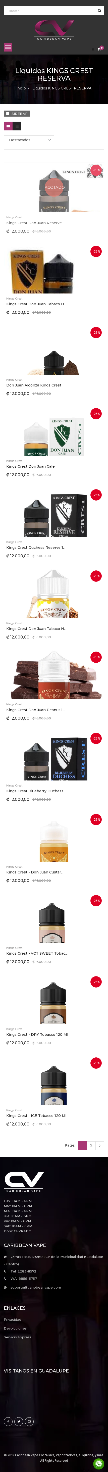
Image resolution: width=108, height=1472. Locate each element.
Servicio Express (17, 1337)
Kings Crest (14, 217)
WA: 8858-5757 (24, 1279)
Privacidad (12, 1319)
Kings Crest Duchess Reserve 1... (35, 547)
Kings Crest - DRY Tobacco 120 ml (37, 1034)
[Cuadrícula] (8, 126)
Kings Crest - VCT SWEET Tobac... (37, 953)
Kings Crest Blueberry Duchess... (36, 791)
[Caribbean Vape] (54, 1182)
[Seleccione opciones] (41, 268)
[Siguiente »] (99, 1145)
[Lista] (17, 126)
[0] (99, 49)
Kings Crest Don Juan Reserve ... (35, 223)
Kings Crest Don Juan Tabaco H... (36, 628)
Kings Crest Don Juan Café (30, 466)
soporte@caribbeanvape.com (36, 1287)
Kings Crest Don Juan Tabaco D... (36, 304)
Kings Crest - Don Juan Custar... (34, 872)
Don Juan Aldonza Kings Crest (33, 385)
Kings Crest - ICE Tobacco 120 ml (36, 1115)
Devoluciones (15, 1328)
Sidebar (19, 114)
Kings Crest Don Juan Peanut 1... (35, 710)
